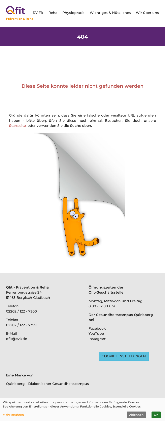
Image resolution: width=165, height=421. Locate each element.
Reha (52, 13)
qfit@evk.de (16, 339)
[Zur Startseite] (19, 13)
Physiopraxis (73, 13)
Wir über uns (147, 13)
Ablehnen (136, 415)
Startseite (17, 126)
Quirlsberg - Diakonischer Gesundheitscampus (47, 384)
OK (156, 415)
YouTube (96, 333)
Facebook (97, 328)
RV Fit (38, 13)
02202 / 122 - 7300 (21, 311)
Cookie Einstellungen (124, 356)
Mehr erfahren (13, 415)
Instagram (97, 339)
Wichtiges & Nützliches (110, 13)
